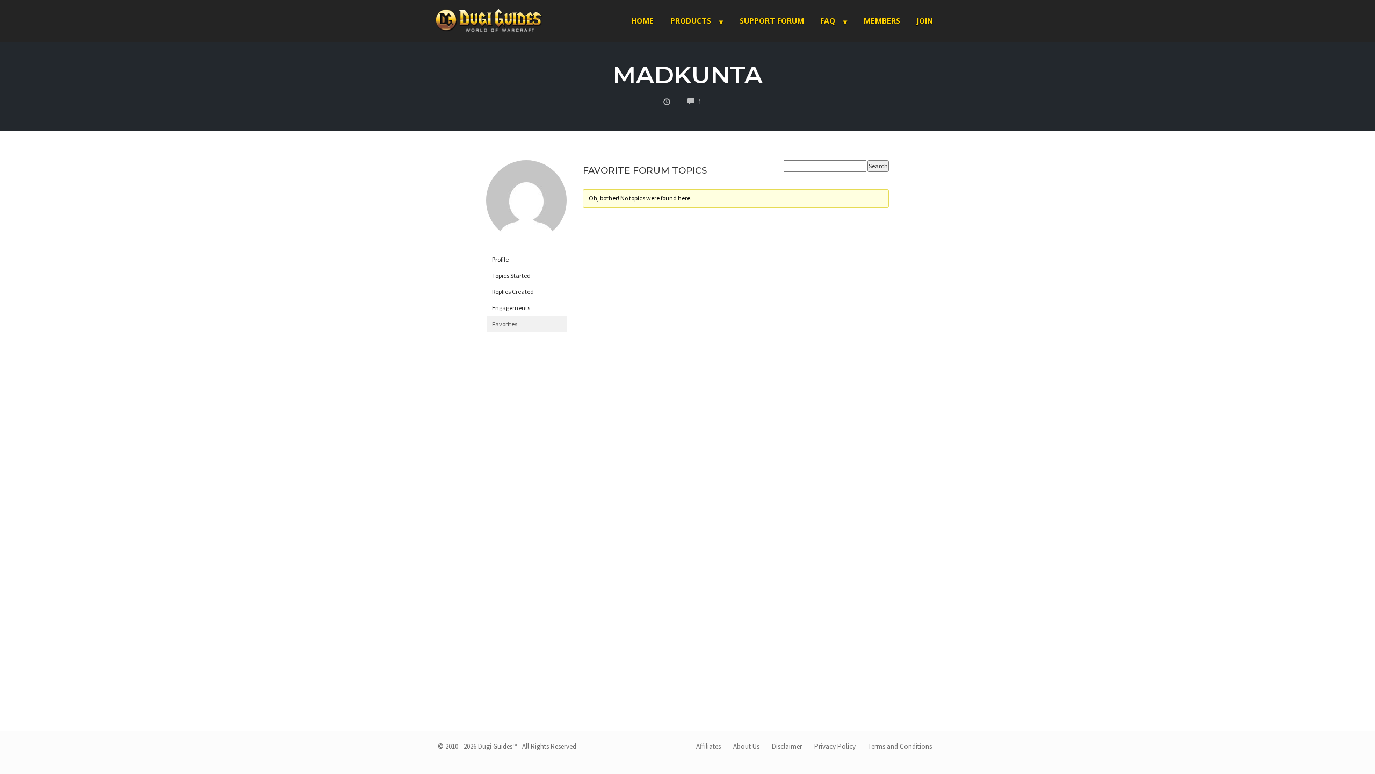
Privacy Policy (835, 746)
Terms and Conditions (900, 746)
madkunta (688, 74)
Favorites (504, 324)
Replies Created (513, 292)
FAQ (827, 21)
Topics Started (511, 275)
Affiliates (708, 746)
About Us (746, 746)
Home (642, 21)
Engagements (511, 308)
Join (924, 21)
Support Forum (772, 21)
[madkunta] (526, 205)
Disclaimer (787, 746)
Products (690, 21)
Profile (500, 259)
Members (882, 21)
